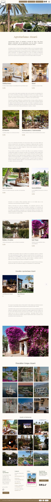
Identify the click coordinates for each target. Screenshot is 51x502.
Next (46, 284)
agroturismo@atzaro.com (19, 476)
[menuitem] (49, 3)
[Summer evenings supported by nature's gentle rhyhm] (9, 458)
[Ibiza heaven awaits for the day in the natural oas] (25, 458)
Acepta (40, 500)
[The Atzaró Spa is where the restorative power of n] (41, 442)
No (43, 500)
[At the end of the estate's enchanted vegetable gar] (25, 427)
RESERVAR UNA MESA (31, 1)
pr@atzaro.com (17, 490)
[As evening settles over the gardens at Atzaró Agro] (9, 442)
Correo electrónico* (42, 475)
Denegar (46, 500)
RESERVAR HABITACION (23, 1)
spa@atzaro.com (18, 483)
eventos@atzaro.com (18, 486)
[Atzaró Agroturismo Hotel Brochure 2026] (31, 479)
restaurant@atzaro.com (19, 479)
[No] (49, 500)
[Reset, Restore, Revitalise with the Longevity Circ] (41, 427)
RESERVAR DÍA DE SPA (39, 1)
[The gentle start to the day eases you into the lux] (41, 458)
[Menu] (49, 3)
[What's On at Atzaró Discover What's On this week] (25, 442)
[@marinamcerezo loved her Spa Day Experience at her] (9, 427)
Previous (4, 284)
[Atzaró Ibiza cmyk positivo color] (3, 3)
